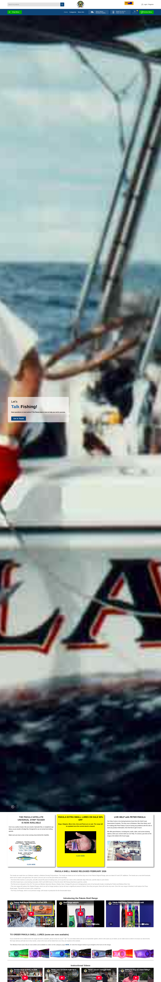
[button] (13, 807)
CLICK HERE (31, 864)
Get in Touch (18, 418)
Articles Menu (147, 12)
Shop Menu (15, 12)
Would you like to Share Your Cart (120, 12)
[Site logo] (80, 4)
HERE (67, 944)
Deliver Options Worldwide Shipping (100, 12)
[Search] (62, 4)
